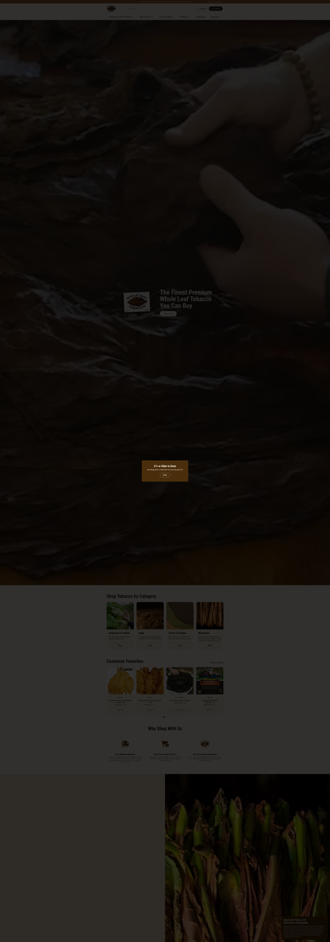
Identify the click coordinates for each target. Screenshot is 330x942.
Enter (165, 475)
